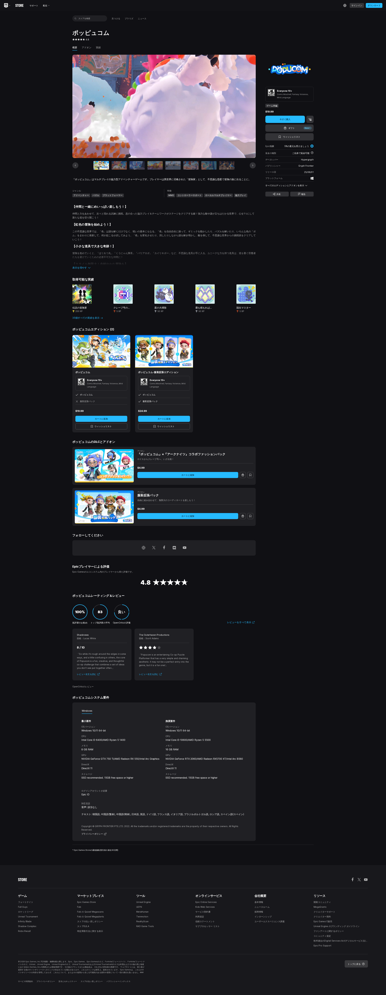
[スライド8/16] (227, 165)
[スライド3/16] (137, 165)
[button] (164, 268)
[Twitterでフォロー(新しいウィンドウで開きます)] (154, 548)
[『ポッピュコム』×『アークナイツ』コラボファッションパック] (104, 465)
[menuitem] (116, 18)
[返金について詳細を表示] (312, 153)
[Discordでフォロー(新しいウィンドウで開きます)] (174, 548)
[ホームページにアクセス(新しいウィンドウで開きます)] (143, 548)
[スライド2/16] (119, 165)
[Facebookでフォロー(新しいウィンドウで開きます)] (164, 548)
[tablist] (164, 711)
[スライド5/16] (173, 165)
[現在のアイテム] (101, 165)
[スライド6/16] (191, 165)
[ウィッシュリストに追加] (250, 475)
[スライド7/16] (209, 165)
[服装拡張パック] (104, 506)
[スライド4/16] (155, 165)
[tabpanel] (164, 749)
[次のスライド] (253, 165)
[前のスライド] (75, 165)
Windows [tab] (87, 710)
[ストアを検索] (75, 18)
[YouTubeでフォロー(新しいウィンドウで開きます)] (184, 548)
